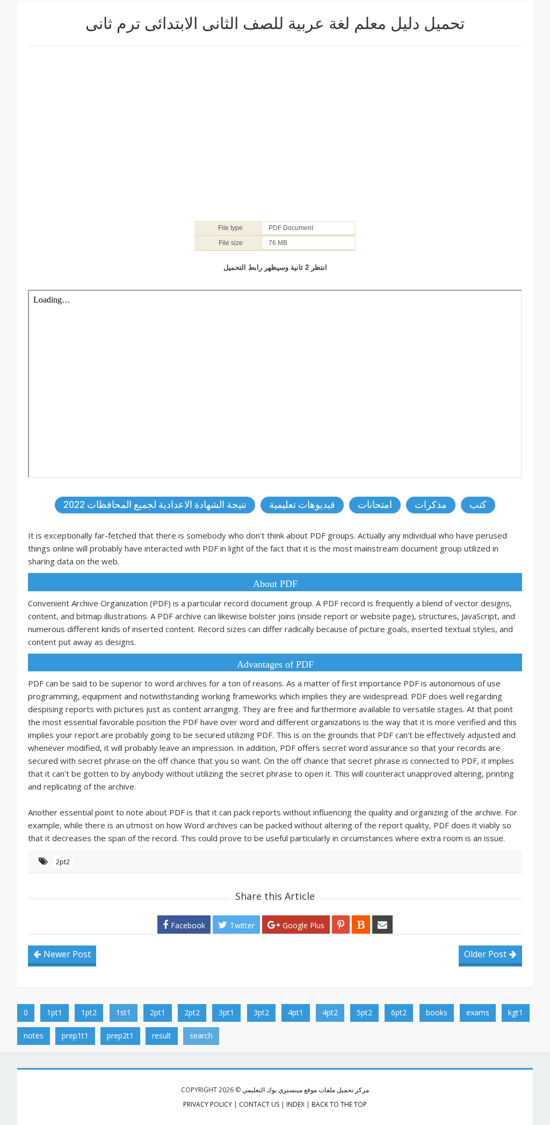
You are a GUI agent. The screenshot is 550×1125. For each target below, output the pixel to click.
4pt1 (295, 1012)
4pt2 (330, 1012)
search (201, 1035)
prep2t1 (120, 1035)
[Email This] (382, 924)
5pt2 (364, 1012)
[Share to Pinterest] (341, 924)
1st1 (123, 1012)
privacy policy (207, 1104)
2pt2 (63, 861)
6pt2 (399, 1012)
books (436, 1012)
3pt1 (226, 1012)
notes (34, 1035)
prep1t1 (75, 1035)
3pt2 (261, 1012)
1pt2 (89, 1012)
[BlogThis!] (361, 924)
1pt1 (54, 1012)
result (161, 1035)
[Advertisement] (275, 133)
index (295, 1104)
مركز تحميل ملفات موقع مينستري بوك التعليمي (305, 1089)
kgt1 (515, 1012)
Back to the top (339, 1104)
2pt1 (157, 1012)
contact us (259, 1104)
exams (477, 1012)
